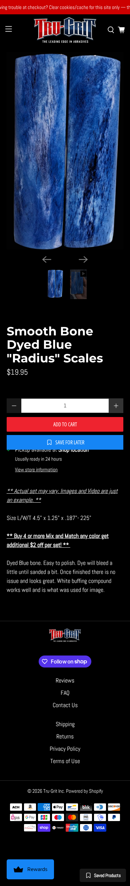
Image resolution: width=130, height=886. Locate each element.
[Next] (83, 259)
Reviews (65, 680)
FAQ (65, 692)
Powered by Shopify (84, 791)
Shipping (65, 724)
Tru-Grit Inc (53, 791)
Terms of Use (65, 761)
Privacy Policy (65, 748)
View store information (36, 469)
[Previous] (47, 259)
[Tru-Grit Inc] (65, 30)
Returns (65, 736)
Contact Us (65, 705)
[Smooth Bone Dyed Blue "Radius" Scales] (65, 150)
